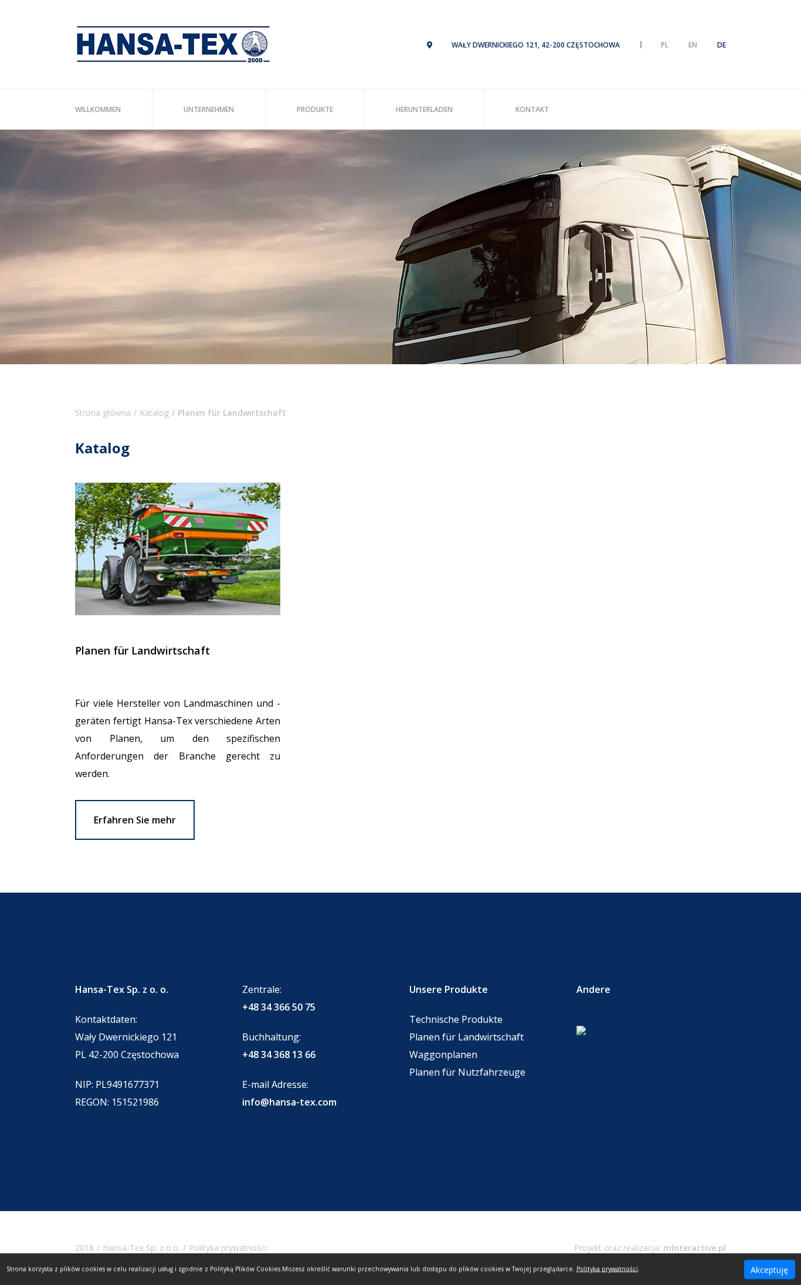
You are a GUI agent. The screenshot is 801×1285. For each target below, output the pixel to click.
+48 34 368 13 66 (278, 1054)
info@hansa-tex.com (289, 1102)
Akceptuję (769, 1268)
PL (664, 45)
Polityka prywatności (228, 1247)
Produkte (315, 109)
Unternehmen (209, 109)
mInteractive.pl (694, 1247)
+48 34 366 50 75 (278, 1007)
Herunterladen (424, 109)
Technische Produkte (456, 1019)
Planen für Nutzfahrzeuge (467, 1072)
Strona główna (103, 412)
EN (692, 45)
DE (721, 45)
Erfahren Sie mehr (135, 819)
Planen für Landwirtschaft (466, 1036)
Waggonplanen (443, 1054)
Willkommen (98, 109)
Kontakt (532, 109)
